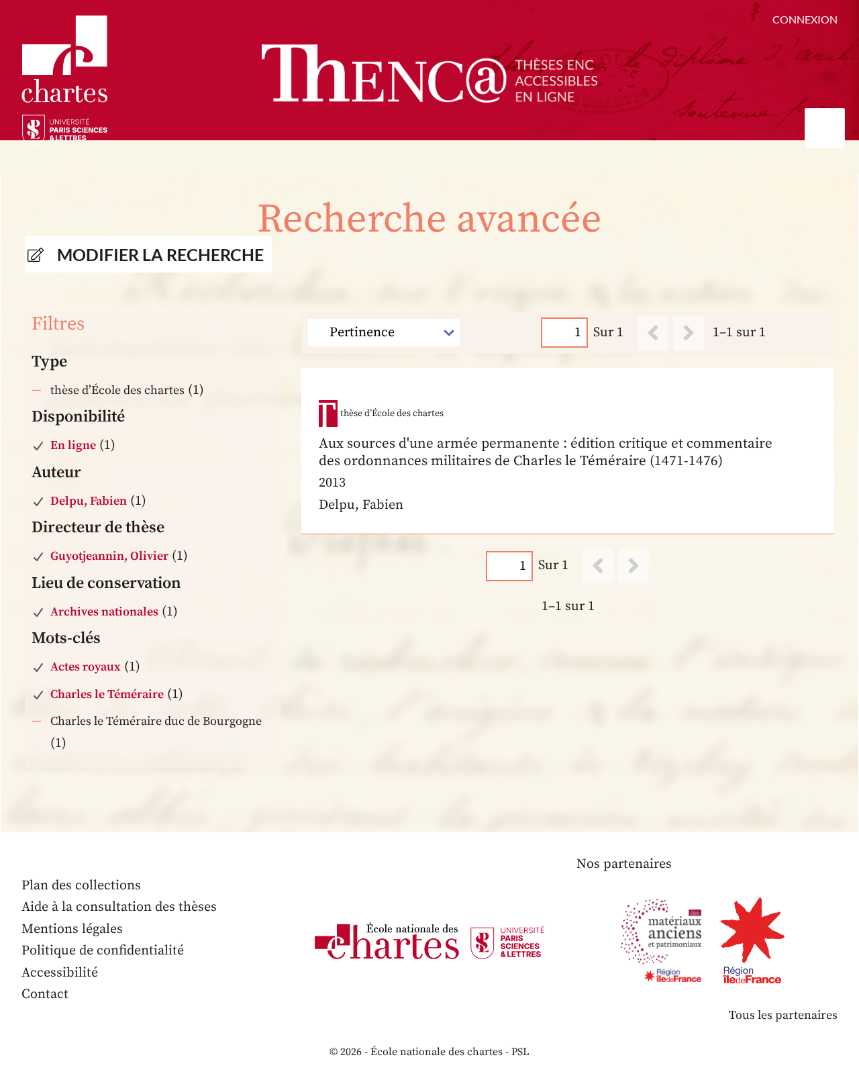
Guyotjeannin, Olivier (109, 556)
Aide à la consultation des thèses (119, 907)
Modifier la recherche (160, 254)
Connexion (805, 19)
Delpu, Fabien (88, 501)
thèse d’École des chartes (117, 390)
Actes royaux (85, 667)
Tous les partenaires (783, 1015)
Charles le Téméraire (107, 694)
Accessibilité (59, 973)
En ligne (73, 445)
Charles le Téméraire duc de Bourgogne (156, 721)
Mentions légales (72, 929)
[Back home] (429, 73)
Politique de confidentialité (102, 950)
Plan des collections (81, 885)
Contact (44, 994)
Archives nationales (104, 612)
